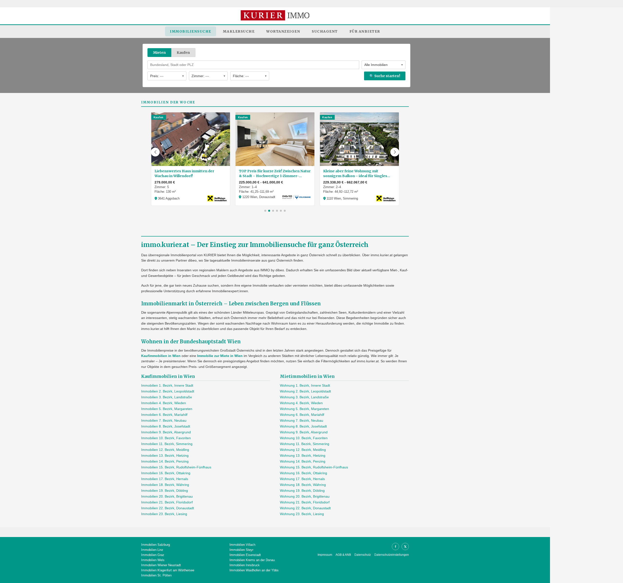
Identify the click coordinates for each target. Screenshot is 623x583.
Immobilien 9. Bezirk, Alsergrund (166, 432)
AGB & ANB (343, 554)
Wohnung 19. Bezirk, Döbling (302, 490)
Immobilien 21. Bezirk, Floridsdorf (167, 502)
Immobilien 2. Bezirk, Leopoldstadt (167, 391)
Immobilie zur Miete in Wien (220, 356)
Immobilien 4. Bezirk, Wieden (163, 403)
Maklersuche (239, 31)
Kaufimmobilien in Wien (161, 356)
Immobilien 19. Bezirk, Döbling (164, 490)
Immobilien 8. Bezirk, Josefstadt (165, 426)
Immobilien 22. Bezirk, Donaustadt (167, 508)
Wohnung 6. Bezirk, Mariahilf (302, 415)
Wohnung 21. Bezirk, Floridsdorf (305, 502)
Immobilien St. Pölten (156, 575)
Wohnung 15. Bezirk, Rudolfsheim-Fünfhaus (314, 467)
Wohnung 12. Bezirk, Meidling (303, 450)
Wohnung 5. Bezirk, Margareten (304, 409)
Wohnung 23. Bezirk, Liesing (302, 514)
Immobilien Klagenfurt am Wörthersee (167, 570)
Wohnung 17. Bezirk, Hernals (302, 479)
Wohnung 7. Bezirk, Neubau (301, 420)
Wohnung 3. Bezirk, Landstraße (304, 397)
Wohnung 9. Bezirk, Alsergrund (304, 432)
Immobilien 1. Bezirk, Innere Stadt (167, 385)
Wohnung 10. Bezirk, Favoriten (304, 438)
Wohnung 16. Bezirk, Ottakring (303, 473)
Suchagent (325, 31)
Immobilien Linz (152, 550)
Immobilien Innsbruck (244, 565)
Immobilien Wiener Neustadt (161, 565)
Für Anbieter (364, 31)
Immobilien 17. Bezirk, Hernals (164, 479)
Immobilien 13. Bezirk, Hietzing (165, 455)
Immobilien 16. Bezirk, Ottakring (165, 473)
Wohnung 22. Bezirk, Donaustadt (305, 508)
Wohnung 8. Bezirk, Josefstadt (303, 426)
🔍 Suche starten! (384, 76)
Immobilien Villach (242, 545)
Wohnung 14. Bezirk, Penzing (302, 461)
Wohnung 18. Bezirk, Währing (303, 485)
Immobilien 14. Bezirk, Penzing (165, 461)
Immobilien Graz (152, 555)
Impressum (325, 554)
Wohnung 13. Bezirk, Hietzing (302, 455)
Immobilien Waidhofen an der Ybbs (254, 570)
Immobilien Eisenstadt (245, 555)
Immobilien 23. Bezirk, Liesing (164, 514)
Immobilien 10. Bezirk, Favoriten (166, 438)
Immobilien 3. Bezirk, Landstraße (166, 397)
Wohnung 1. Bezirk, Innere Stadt (305, 385)
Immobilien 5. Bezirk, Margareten (166, 409)
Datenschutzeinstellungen (391, 554)
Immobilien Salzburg (155, 545)
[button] (155, 152)
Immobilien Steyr (241, 550)
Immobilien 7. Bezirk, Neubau (163, 420)
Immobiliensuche (190, 31)
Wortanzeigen (283, 31)
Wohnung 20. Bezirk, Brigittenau (305, 496)
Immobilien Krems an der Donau (252, 560)
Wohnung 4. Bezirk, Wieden (301, 403)
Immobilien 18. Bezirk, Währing (165, 485)
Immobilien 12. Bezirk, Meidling (165, 450)
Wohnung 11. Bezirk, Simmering (304, 444)
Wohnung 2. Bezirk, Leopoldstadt (305, 391)
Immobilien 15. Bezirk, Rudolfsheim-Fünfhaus (176, 467)
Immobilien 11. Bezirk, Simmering (166, 444)
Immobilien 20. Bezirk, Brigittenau (167, 496)
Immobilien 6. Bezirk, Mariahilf (164, 415)
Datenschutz (362, 554)
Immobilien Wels (153, 560)
